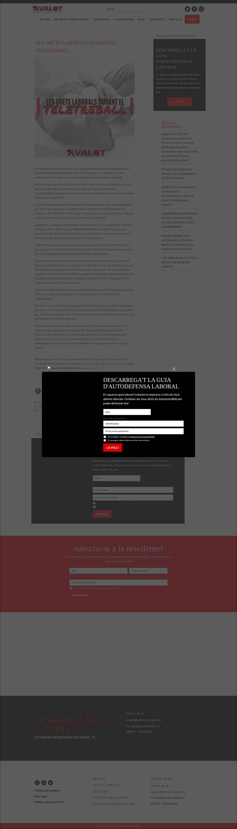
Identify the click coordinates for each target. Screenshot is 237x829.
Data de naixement (114, 418)
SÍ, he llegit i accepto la (131, 437)
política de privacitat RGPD (142, 437)
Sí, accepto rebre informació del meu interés (128, 440)
